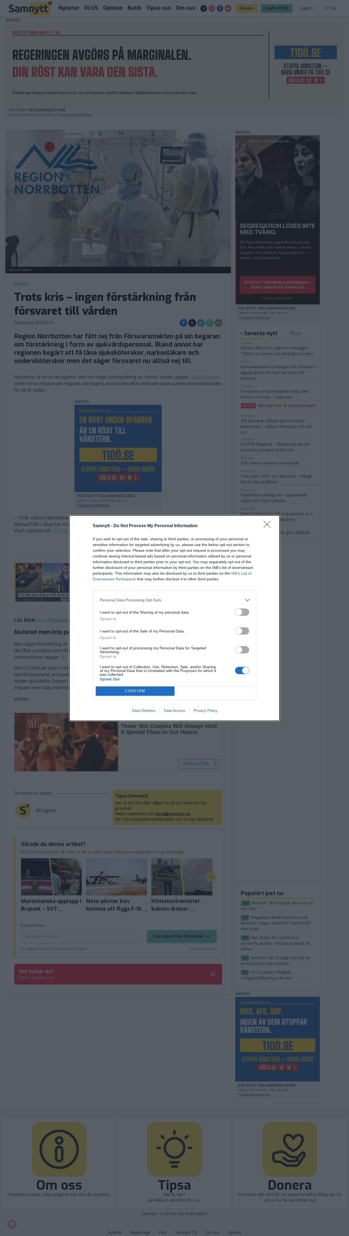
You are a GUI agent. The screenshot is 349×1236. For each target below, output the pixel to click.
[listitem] (174, 600)
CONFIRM (135, 691)
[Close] (269, 526)
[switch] (242, 612)
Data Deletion (143, 710)
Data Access (174, 710)
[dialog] (174, 618)
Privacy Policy (205, 710)
